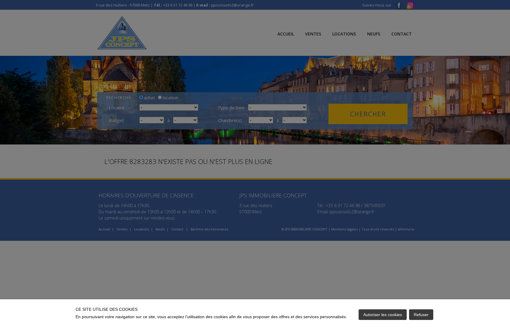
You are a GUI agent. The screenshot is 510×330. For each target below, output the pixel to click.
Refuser (421, 314)
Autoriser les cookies (382, 314)
